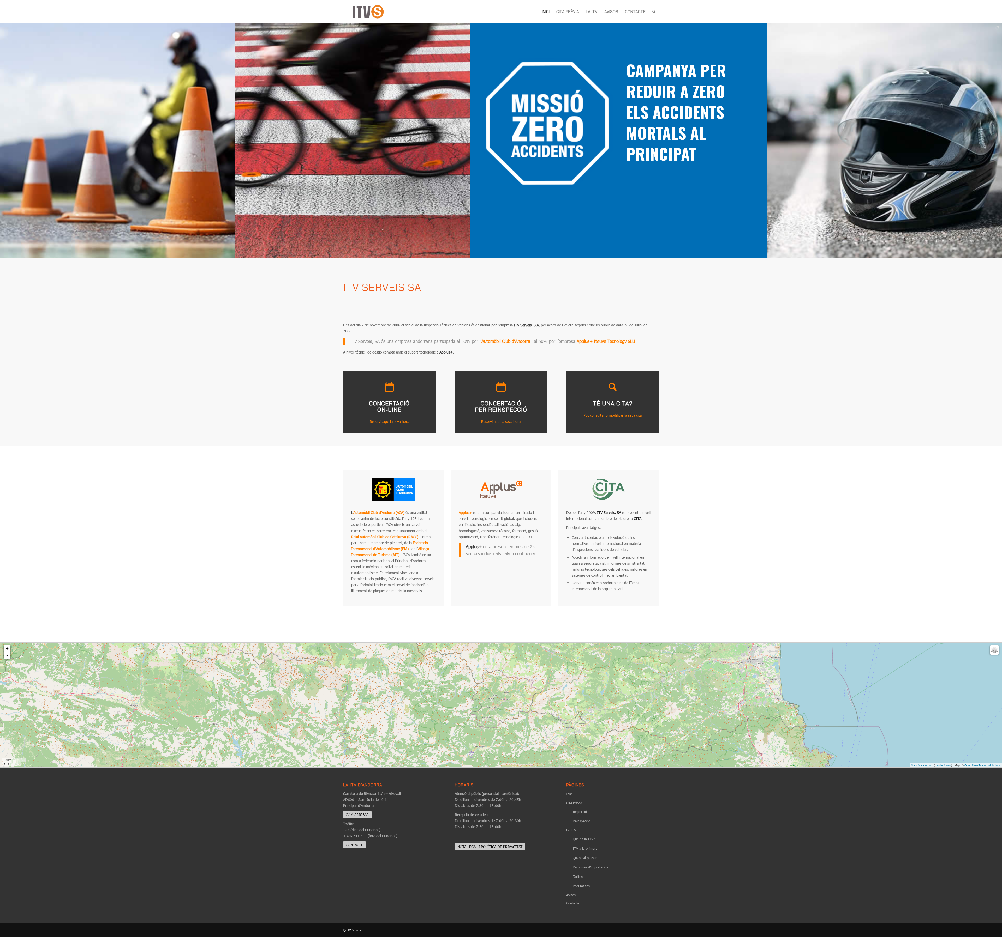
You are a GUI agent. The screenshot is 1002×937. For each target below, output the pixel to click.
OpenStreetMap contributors (982, 765)
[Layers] (994, 650)
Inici (569, 794)
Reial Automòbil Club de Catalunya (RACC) (384, 536)
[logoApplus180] (501, 492)
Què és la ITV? (584, 839)
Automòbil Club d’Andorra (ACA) (378, 512)
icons (947, 765)
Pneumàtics (581, 886)
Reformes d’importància (590, 867)
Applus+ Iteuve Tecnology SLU (606, 341)
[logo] (368, 11)
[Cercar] (654, 11)
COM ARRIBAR (357, 814)
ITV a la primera (585, 848)
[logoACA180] (393, 492)
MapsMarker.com (922, 765)
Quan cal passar (585, 858)
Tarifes (578, 876)
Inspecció (580, 812)
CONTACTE (354, 844)
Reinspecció (581, 821)
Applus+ (466, 512)
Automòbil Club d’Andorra (505, 341)
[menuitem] (546, 11)
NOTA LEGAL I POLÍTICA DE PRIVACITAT (489, 846)
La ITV (571, 830)
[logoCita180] (608, 492)
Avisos (571, 895)
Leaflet (939, 765)
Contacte (572, 903)
